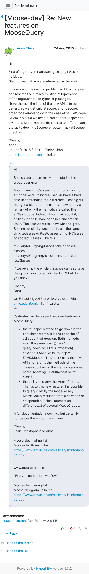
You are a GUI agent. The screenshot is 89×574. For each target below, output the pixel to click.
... (11, 163)
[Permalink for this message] (86, 528)
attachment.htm (15, 521)
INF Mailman (25, 5)
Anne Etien (25, 48)
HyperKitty (44, 568)
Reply (13, 533)
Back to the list (16, 551)
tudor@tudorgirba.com (26, 154)
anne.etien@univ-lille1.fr (31, 303)
